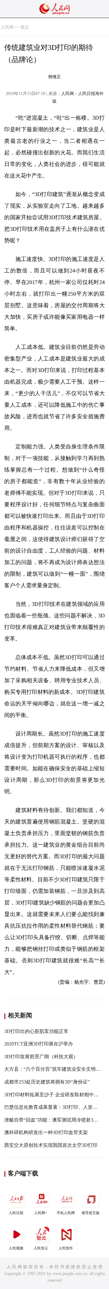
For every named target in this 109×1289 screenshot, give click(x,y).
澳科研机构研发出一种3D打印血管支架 (46, 1132)
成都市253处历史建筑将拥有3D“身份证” (47, 1081)
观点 (24, 27)
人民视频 (16, 1248)
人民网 (7, 27)
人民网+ (40, 1213)
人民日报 (16, 1213)
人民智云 (41, 1248)
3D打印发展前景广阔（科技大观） (41, 1056)
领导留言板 (90, 1213)
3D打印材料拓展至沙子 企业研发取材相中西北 (54, 1094)
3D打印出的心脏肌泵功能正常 (36, 1031)
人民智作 (65, 1248)
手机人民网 (66, 1213)
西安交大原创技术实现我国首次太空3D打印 (50, 1145)
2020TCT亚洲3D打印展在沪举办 (38, 1043)
